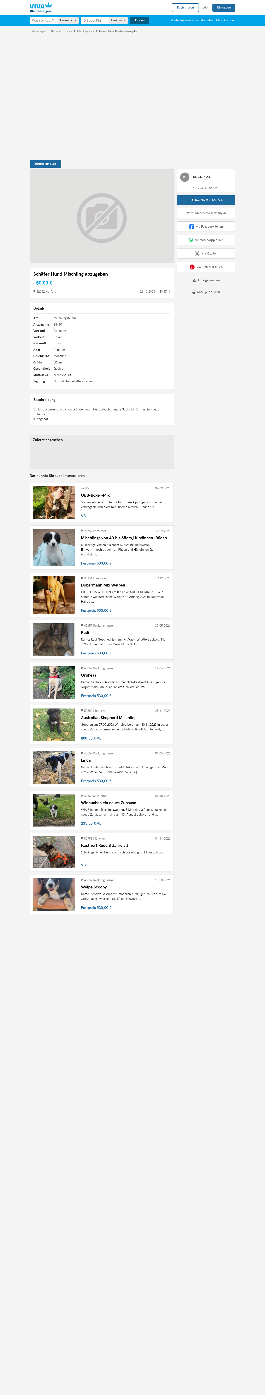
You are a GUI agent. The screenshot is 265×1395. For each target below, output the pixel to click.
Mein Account (225, 20)
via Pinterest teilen (210, 267)
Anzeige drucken (208, 292)
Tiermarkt (56, 31)
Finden (140, 20)
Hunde (69, 31)
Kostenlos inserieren (185, 20)
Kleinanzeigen (39, 31)
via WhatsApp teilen (209, 240)
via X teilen (209, 253)
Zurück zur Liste (45, 164)
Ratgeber (207, 20)
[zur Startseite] (41, 7)
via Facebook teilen (209, 226)
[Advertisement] (202, 326)
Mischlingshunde (86, 31)
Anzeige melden (209, 280)
